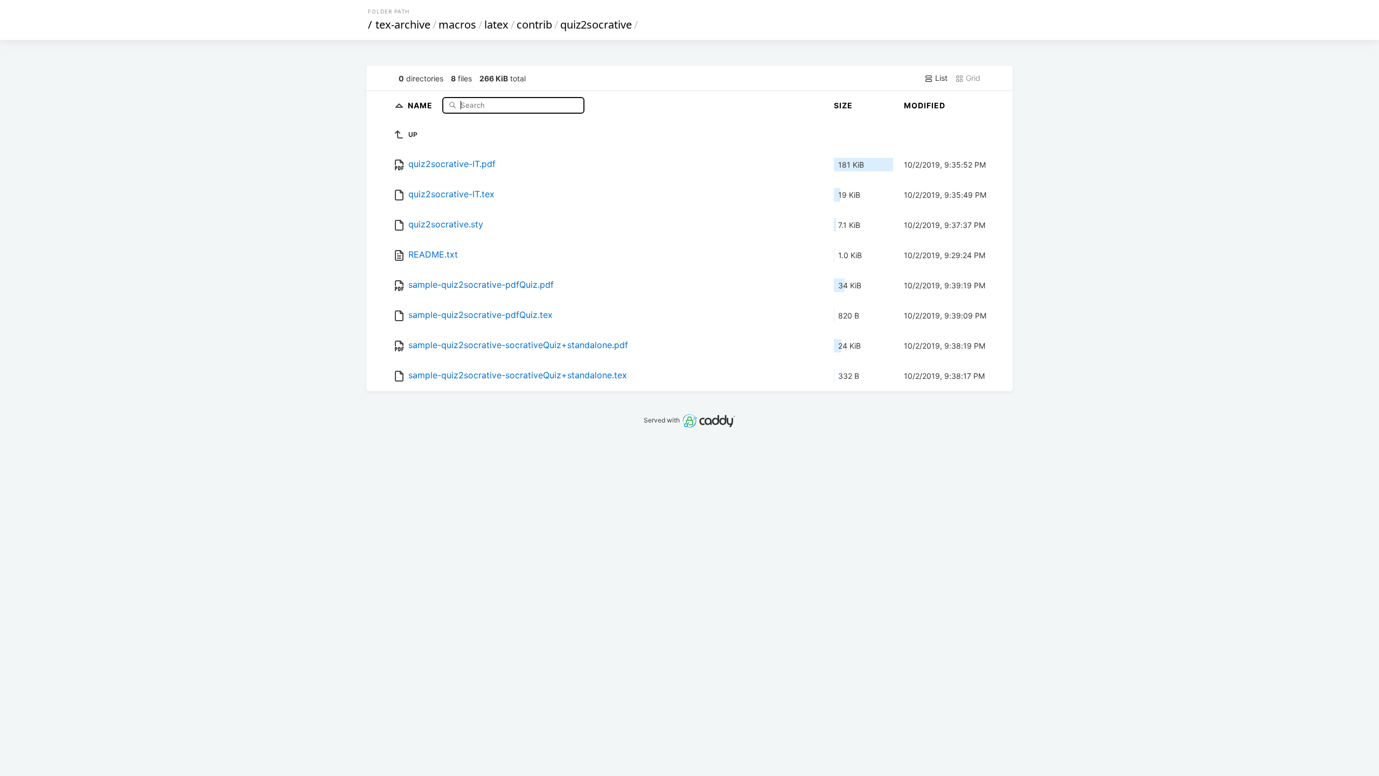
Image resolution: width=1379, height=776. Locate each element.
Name (421, 104)
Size (843, 105)
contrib (534, 24)
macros (457, 24)
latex (496, 24)
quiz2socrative (596, 24)
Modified (924, 105)
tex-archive (402, 24)
